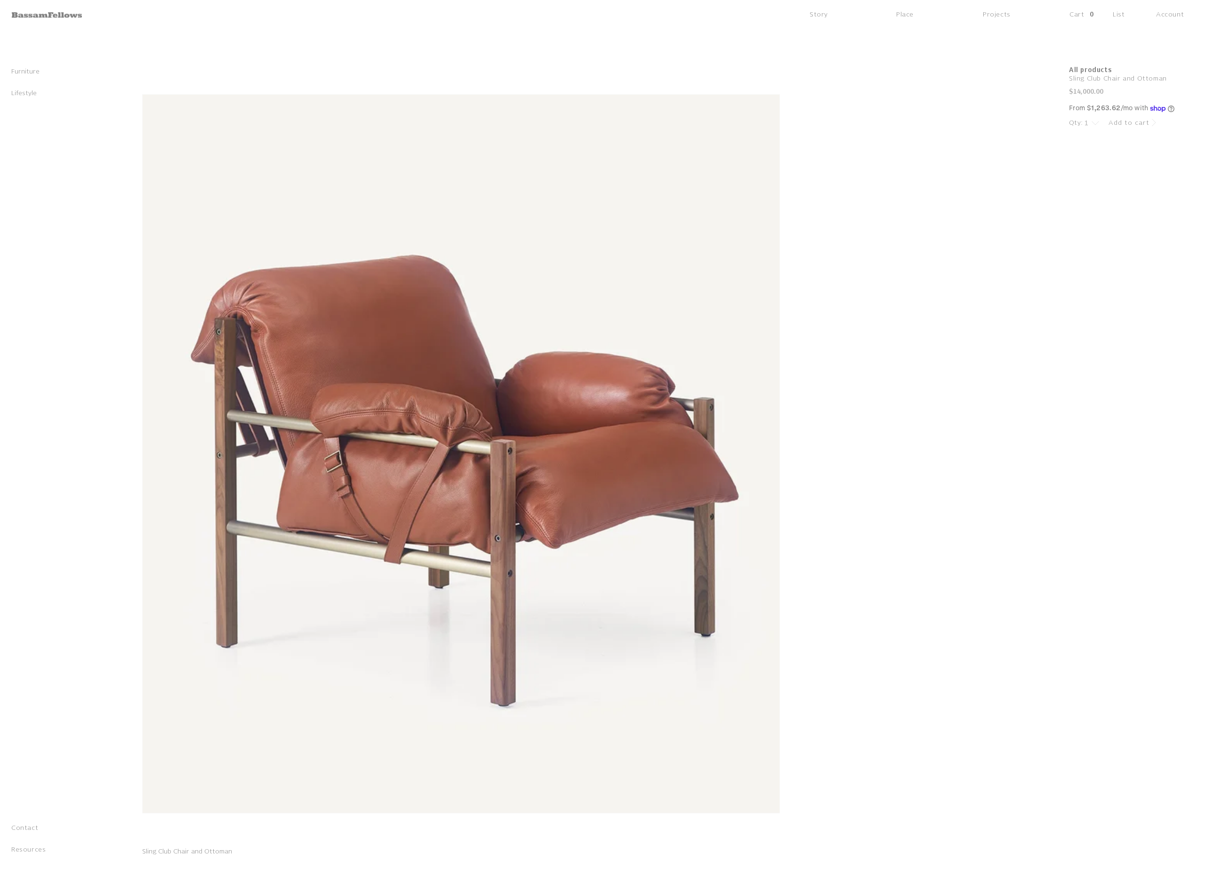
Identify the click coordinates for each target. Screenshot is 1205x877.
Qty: (1076, 123)
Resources (28, 851)
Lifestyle (24, 95)
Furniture (25, 73)
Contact (24, 830)
